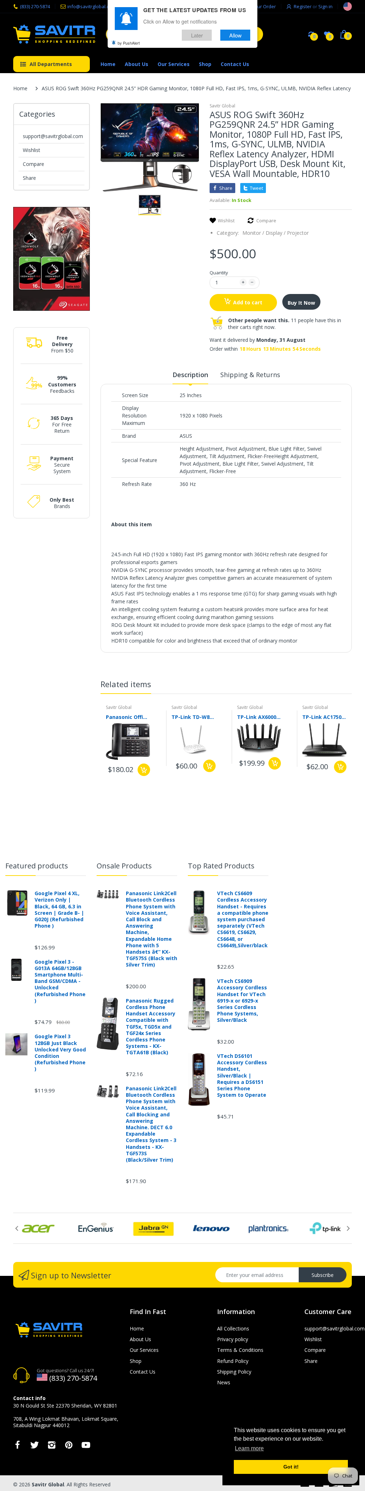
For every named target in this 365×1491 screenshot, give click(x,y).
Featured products (36, 866)
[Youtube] (86, 1447)
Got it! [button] (291, 1467)
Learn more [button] (249, 1448)
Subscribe (323, 1275)
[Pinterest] (69, 1447)
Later (197, 35)
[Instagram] (51, 1447)
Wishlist (31, 150)
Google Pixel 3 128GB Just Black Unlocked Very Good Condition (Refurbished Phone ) (60, 1052)
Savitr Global (222, 106)
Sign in (325, 6)
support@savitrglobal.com (53, 136)
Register (303, 6)
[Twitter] (34, 1447)
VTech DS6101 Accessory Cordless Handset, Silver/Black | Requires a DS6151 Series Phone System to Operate (242, 1075)
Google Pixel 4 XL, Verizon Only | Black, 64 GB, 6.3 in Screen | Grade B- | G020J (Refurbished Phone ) (59, 909)
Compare (33, 164)
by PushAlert (129, 43)
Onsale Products (124, 866)
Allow (235, 35)
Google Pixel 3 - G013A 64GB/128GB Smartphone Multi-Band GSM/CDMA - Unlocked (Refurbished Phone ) (60, 981)
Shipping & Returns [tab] (250, 374)
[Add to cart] (144, 770)
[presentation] (341, 685)
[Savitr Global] (54, 34)
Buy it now (301, 302)
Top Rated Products (221, 866)
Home (20, 88)
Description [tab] (190, 374)
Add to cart (247, 302)
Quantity (219, 272)
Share (29, 177)
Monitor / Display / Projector (275, 232)
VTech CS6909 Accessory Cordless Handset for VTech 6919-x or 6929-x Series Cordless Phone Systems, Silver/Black (242, 1000)
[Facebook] (17, 1447)
